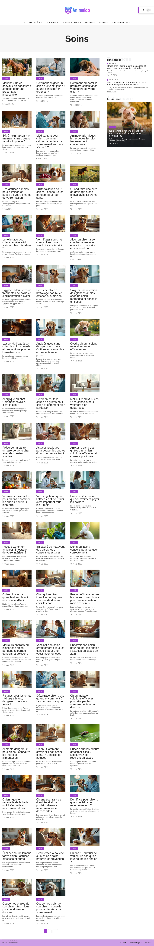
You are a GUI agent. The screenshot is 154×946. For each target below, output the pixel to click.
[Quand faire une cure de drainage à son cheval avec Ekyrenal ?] (84, 173)
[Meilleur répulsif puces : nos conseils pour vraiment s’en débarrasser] (84, 383)
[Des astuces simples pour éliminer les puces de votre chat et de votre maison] (17, 173)
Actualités (113, 63)
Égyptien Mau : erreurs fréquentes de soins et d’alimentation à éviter (16, 293)
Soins (6, 79)
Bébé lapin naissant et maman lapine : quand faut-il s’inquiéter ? (16, 138)
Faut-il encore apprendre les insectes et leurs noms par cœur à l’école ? (127, 83)
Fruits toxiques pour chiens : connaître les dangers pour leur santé (49, 193)
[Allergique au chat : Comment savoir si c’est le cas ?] (17, 383)
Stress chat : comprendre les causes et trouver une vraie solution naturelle (126, 67)
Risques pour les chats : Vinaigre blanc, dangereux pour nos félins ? (16, 700)
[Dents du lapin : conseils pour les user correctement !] (84, 530)
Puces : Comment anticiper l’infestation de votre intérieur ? (15, 549)
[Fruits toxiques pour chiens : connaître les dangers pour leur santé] (50, 173)
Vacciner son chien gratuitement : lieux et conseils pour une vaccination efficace (50, 649)
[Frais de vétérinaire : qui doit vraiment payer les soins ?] (84, 480)
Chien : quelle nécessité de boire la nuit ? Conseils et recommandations (15, 804)
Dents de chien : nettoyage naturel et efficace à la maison (49, 293)
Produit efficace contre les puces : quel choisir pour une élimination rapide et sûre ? (84, 599)
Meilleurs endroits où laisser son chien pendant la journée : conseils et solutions (15, 649)
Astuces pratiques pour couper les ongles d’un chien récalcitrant (50, 450)
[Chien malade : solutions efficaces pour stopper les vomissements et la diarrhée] (84, 679)
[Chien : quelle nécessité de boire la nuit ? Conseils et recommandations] (17, 783)
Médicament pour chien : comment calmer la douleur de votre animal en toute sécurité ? (49, 141)
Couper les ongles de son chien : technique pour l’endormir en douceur (15, 908)
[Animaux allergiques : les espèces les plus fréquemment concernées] (84, 119)
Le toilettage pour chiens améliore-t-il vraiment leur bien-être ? (16, 244)
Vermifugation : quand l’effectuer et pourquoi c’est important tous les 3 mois (50, 500)
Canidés (112, 127)
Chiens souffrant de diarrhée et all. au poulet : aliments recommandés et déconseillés (48, 805)
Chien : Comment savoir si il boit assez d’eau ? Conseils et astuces (49, 753)
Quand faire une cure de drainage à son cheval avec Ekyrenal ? (83, 193)
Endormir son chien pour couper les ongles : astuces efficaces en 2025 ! (84, 649)
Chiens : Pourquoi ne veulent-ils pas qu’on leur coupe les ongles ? (83, 857)
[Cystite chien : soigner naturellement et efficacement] (84, 327)
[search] (143, 10)
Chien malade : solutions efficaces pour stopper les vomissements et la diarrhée (82, 701)
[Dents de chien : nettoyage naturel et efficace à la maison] (50, 274)
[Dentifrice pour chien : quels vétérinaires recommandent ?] (84, 783)
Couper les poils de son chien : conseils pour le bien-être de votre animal (48, 908)
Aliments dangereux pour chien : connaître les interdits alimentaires (16, 753)
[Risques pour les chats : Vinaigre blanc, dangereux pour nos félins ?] (17, 679)
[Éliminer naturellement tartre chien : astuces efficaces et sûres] (17, 837)
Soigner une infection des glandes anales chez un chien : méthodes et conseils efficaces (83, 295)
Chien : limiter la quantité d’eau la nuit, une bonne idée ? (15, 597)
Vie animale (113, 80)
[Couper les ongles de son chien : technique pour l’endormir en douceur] (17, 887)
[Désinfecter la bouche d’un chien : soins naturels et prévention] (50, 837)
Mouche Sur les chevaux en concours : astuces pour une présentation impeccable (16, 88)
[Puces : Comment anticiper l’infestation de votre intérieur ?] (17, 530)
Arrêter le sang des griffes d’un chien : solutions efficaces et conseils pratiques (83, 452)
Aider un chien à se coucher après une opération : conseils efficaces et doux (82, 244)
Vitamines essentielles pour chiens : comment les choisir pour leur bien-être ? (16, 500)
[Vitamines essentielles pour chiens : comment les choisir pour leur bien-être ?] (17, 480)
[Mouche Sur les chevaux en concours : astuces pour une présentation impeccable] (17, 67)
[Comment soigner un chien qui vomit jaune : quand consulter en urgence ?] (50, 67)
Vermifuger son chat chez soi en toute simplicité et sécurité (49, 242)
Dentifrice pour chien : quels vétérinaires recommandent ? (84, 802)
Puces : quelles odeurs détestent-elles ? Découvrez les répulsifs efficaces (84, 753)
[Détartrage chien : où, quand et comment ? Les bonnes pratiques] (50, 679)
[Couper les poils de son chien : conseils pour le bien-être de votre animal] (50, 887)
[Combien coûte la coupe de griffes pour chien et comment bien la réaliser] (50, 383)
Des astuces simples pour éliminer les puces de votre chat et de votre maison (16, 193)
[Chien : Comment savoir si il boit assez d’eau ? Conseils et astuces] (50, 733)
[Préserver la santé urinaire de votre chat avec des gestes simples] (17, 431)
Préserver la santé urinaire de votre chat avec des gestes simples (15, 452)
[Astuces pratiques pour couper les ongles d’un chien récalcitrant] (50, 431)
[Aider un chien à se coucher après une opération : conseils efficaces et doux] (84, 223)
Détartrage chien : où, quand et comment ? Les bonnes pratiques (50, 698)
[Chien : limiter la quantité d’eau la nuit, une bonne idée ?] (17, 578)
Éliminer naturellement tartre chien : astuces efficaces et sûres (16, 855)
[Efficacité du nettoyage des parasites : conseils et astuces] (50, 530)
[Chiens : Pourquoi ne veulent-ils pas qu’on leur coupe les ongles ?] (84, 837)
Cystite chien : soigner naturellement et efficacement (84, 346)
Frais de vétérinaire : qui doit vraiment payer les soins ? (84, 499)
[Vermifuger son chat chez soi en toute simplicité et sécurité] (50, 223)
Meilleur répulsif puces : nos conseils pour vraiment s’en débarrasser (84, 403)
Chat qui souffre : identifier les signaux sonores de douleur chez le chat (49, 599)
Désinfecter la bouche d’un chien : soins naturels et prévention (50, 855)
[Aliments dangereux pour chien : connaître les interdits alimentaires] (17, 733)
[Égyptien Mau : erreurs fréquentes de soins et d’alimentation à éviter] (17, 274)
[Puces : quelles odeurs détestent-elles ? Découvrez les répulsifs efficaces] (84, 733)
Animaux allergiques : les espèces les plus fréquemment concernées (83, 140)
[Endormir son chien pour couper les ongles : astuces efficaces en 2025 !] (84, 629)
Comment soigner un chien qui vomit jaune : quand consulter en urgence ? (50, 87)
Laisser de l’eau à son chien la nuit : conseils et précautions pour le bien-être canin (16, 348)
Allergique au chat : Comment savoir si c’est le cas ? (14, 401)
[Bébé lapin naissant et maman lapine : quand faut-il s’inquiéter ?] (17, 119)
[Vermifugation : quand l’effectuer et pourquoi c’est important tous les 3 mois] (50, 480)
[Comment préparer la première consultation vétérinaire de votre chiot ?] (84, 67)
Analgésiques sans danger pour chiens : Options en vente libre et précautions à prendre (50, 349)
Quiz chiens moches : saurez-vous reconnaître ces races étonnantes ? (126, 133)
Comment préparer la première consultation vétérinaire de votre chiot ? (83, 87)
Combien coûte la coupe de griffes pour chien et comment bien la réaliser (50, 403)
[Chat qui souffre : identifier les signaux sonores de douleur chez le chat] (50, 578)
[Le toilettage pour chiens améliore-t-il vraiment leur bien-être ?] (17, 223)
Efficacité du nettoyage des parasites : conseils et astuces (50, 549)
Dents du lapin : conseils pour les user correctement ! (84, 549)
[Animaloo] (77, 10)
